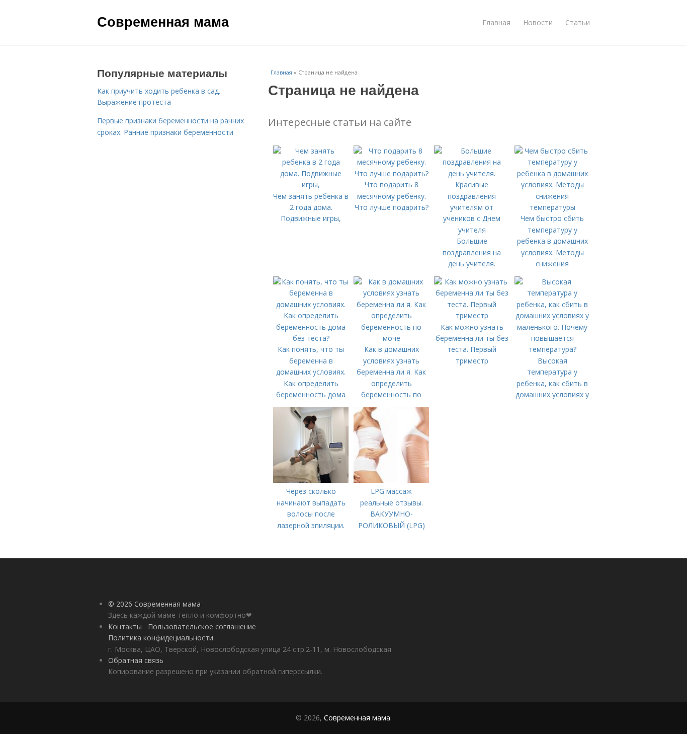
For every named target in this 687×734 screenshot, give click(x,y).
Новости (538, 22)
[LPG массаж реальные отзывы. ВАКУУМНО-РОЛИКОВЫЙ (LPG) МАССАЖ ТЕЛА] (391, 480)
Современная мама (163, 21)
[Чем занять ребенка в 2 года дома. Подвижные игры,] (311, 184)
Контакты (125, 626)
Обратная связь (135, 660)
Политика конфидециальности (160, 637)
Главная (496, 22)
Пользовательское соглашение (202, 626)
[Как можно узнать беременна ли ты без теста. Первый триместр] (471, 315)
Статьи (577, 22)
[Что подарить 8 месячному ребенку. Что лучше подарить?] (391, 173)
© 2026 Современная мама (154, 604)
